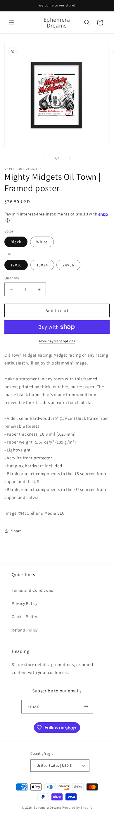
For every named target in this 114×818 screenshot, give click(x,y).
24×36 (68, 265)
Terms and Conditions (32, 590)
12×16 (16, 265)
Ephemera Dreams (48, 807)
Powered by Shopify (77, 807)
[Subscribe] (86, 706)
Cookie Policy (24, 616)
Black (16, 241)
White (42, 241)
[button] (11, 22)
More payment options (57, 341)
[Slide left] (44, 158)
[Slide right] (69, 158)
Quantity (11, 277)
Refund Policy (25, 630)
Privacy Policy (24, 603)
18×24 (42, 265)
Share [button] (16, 530)
